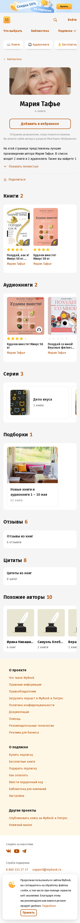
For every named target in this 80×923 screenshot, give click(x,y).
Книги (15, 44)
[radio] (8, 250)
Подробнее (49, 905)
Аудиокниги (41, 44)
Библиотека (40, 31)
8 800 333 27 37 (17, 869)
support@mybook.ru (46, 869)
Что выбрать (12, 31)
